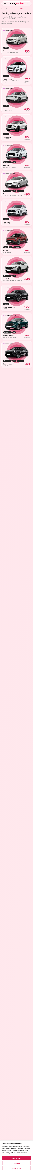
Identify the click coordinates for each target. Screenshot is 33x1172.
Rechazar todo (16, 1168)
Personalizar (16, 1163)
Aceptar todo (16, 1158)
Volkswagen (15, 9)
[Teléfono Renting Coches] (28, 3)
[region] (16, 1156)
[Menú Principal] (5, 3)
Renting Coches (5, 9)
